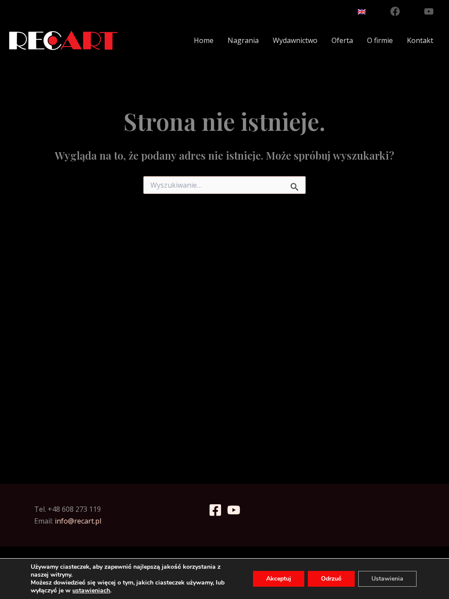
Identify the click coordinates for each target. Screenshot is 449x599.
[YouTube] (428, 11)
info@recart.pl (78, 521)
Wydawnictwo (295, 40)
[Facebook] (395, 11)
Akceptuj (278, 578)
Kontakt (420, 40)
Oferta (342, 40)
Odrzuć (331, 578)
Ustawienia (387, 578)
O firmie (380, 40)
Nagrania (243, 40)
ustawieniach (91, 591)
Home (204, 40)
